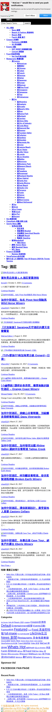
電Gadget (37, 657)
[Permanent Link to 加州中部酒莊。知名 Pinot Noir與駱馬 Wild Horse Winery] (26, 295)
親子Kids (46, 654)
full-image (10, 633)
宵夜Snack (16, 212)
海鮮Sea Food (22, 87)
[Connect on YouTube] (36, 711)
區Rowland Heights (25, 176)
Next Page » (6, 565)
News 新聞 (16, 30)
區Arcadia (21, 107)
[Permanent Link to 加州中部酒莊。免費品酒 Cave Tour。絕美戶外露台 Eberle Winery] (26, 534)
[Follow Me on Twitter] (38, 708)
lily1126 (4, 283)
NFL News (16, 249)
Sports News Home (27, 641)
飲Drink (15, 207)
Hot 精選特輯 (11, 219)
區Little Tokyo (22, 152)
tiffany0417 (5, 364)
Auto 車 (11, 622)
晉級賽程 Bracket (24, 231)
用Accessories (13, 654)
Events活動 (39, 625)
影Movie (12, 650)
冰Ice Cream (17, 209)
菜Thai (19, 95)
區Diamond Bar (23, 128)
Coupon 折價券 (12, 40)
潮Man (41, 651)
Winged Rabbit (6, 394)
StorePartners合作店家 (15, 256)
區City (14, 99)
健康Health (30, 648)
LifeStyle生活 (38, 633)
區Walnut (21, 197)
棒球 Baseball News (20, 247)
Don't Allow (30, 15)
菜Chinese (21, 68)
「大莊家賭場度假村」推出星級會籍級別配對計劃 (25, 598)
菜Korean (21, 83)
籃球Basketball (18, 240)
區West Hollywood (24, 202)
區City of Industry (24, 123)
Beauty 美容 (19, 622)
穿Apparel (23, 654)
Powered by (4, 16)
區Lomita (21, 154)
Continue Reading (8, 291)
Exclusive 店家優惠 (19, 42)
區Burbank (21, 116)
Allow (45, 15)
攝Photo (20, 651)
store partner (38, 641)
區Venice (20, 195)
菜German (21, 75)
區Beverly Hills (23, 109)
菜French (21, 73)
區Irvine (20, 145)
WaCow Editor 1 (7, 336)
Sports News (15, 641)
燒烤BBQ (20, 66)
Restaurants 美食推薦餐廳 (33, 637)
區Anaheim (21, 104)
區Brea (20, 111)
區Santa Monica (23, 183)
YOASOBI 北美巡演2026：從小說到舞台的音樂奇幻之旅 (28, 613)
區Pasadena (22, 171)
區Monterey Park (24, 164)
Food (29, 630)
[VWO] (11, 16)
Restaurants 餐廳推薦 (15, 59)
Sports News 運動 (13, 224)
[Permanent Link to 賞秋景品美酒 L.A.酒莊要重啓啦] (26, 272)
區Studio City (22, 188)
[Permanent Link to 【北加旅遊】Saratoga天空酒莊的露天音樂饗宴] (26, 322)
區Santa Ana (22, 181)
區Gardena (21, 138)
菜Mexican (21, 85)
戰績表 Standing (23, 238)
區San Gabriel (23, 178)
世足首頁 (20, 228)
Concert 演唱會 (18, 52)
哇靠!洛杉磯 (8, 706)
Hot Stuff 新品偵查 (19, 56)
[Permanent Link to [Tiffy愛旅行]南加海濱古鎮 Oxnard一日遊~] (26, 350)
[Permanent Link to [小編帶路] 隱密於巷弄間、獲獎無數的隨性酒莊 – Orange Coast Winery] (26, 379)
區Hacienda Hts (23, 142)
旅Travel (27, 651)
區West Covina (23, 200)
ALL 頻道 (10, 28)
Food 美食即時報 (13, 54)
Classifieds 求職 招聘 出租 (16, 221)
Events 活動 (11, 47)
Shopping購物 (5, 641)
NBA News (21, 243)
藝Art (40, 654)
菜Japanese (22, 80)
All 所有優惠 (16, 44)
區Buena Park (22, 114)
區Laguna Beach (24, 147)
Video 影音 (35, 643)
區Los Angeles (23, 157)
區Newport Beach (24, 166)
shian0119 (5, 308)
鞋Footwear (45, 657)
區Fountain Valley (24, 133)
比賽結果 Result (23, 236)
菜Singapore (22, 90)
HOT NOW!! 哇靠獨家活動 (22, 49)
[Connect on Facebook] (12, 711)
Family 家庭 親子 (18, 37)
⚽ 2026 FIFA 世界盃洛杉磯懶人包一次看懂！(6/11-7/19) (28, 610)
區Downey (21, 130)
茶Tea (14, 205)
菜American (22, 64)
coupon (27, 622)
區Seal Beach (22, 185)
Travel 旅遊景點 (24, 643)
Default (6, 625)
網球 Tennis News (19, 245)
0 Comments (27, 283)
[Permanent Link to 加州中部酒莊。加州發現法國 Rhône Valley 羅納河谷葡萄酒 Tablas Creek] (26, 439)
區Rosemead (22, 173)
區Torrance (21, 190)
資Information (8, 657)
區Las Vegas (22, 150)
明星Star (35, 651)
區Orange (21, 169)
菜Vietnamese (22, 97)
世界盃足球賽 (17, 226)
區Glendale (21, 140)
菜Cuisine (16, 61)
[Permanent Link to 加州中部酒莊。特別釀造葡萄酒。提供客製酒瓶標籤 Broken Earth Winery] (26, 469)
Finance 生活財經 (13, 252)
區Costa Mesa (22, 126)
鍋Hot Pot (16, 214)
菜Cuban (20, 71)
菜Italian (20, 78)
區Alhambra (22, 102)
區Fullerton (21, 135)
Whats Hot (17, 647)
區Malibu (20, 159)
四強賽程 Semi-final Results (28, 233)
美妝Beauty (33, 654)
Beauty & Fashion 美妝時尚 (23, 32)
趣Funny (28, 657)
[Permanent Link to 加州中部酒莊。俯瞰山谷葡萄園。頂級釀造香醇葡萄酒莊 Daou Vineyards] (26, 407)
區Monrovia (22, 162)
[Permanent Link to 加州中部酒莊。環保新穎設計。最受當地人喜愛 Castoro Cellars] (26, 502)
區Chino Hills (22, 121)
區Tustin (20, 193)
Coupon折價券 (38, 622)
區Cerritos (21, 119)
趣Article (19, 657)
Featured (20, 629)
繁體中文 (9, 19)
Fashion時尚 (7, 629)
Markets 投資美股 (19, 254)
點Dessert (16, 217)
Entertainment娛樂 (22, 625)
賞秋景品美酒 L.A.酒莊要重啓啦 (20, 277)
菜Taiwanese (22, 92)
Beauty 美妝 (16, 35)
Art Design (4, 622)
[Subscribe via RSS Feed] (14, 708)
